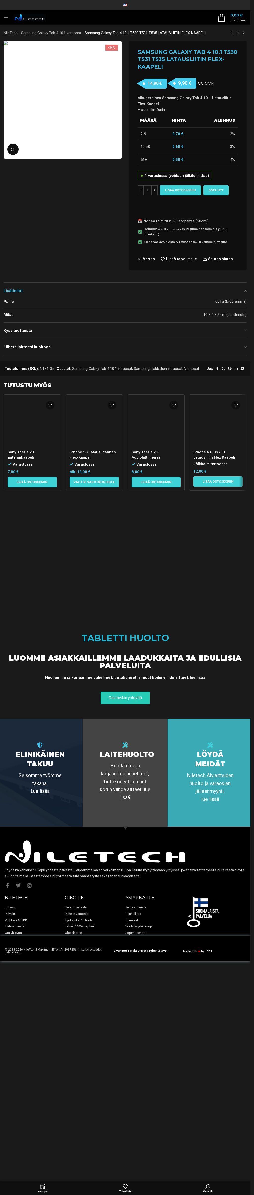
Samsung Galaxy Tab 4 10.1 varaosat (51, 33)
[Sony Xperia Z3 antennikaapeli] (32, 584)
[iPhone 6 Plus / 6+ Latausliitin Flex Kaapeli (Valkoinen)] (218, 584)
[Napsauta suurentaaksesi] (13, 149)
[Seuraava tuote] (244, 33)
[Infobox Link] (40, 965)
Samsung (141, 368)
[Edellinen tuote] (232, 33)
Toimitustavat (158, 1147)
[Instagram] (29, 1081)
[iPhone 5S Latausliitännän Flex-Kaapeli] (94, 584)
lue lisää (197, 873)
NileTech (11, 33)
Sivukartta (120, 1147)
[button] (32, 804)
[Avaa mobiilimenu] (6, 18)
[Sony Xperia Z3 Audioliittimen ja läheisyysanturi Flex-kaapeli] (156, 584)
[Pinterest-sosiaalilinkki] (230, 368)
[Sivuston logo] (30, 17)
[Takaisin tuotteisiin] (238, 33)
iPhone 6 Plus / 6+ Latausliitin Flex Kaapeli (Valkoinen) (214, 779)
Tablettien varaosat (166, 368)
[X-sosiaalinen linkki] (223, 368)
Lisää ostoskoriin (180, 190)
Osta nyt (216, 190)
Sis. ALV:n (206, 84)
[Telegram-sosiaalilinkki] (242, 368)
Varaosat (191, 368)
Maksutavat (138, 1147)
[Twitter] (18, 1081)
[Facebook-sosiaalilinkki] (217, 368)
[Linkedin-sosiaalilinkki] (236, 368)
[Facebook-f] (7, 1081)
